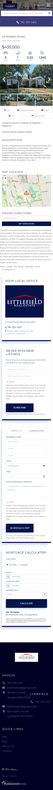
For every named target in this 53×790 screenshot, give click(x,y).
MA (15, 267)
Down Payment (13, 581)
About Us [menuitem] (8, 746)
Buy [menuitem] (4, 741)
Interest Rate (12, 590)
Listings (9, 267)
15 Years (23, 565)
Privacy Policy (10, 538)
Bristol (21, 267)
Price (8, 572)
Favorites (40, 5)
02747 (37, 267)
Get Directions (26, 224)
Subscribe (20, 407)
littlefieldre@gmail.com (22, 687)
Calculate (26, 603)
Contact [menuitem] (7, 751)
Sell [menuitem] (4, 736)
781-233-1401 (28, 22)
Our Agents (21, 333)
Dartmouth (29, 267)
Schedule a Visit (36, 431)
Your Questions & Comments (19, 482)
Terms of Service (24, 538)
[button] (49, 13)
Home (2, 267)
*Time (8, 472)
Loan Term (10, 559)
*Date (8, 461)
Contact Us (10, 333)
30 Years (13, 565)
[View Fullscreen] (5, 188)
